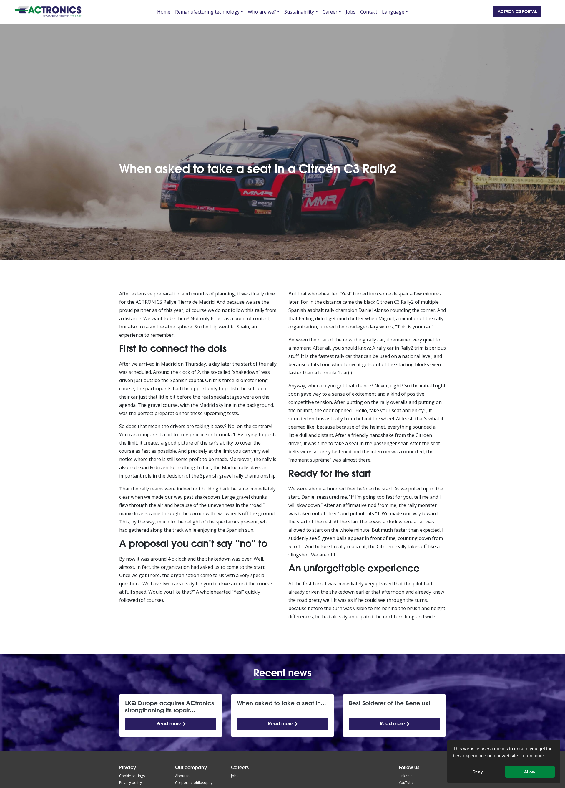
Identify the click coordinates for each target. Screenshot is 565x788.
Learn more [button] (532, 755)
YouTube (406, 782)
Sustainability (299, 12)
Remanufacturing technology (207, 12)
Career (330, 12)
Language (393, 12)
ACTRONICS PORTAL (517, 12)
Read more (169, 724)
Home (163, 12)
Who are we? (262, 12)
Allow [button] (529, 771)
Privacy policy (130, 782)
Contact (368, 12)
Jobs (350, 12)
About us (182, 775)
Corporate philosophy (193, 782)
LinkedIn (406, 775)
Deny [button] (478, 771)
